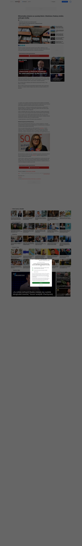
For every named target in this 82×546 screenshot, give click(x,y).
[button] (41, 272)
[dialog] (41, 273)
